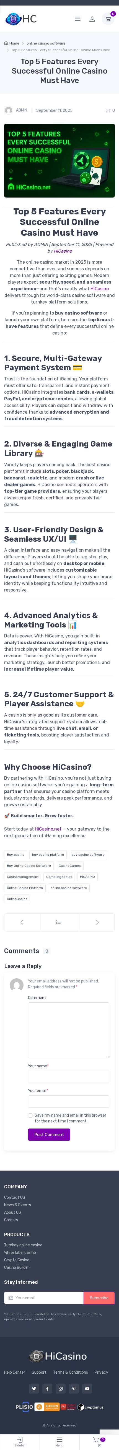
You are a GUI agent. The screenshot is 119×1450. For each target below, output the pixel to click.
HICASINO (87, 877)
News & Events (17, 1205)
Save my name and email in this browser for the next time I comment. (70, 1118)
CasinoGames (70, 866)
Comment (37, 997)
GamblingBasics (59, 877)
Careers (11, 1220)
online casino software (46, 43)
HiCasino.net (48, 829)
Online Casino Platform (25, 888)
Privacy (101, 1372)
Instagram (61, 1389)
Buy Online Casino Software (29, 866)
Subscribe (99, 1297)
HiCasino (63, 251)
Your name (38, 1066)
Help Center (14, 1372)
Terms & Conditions (70, 1372)
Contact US (14, 1197)
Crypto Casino (16, 1260)
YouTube (87, 1389)
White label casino (20, 1252)
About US (12, 1212)
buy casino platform (48, 855)
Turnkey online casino (23, 1245)
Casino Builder (16, 1267)
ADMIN (21, 110)
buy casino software (88, 855)
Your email (38, 1090)
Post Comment (49, 1134)
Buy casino (15, 855)
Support (39, 1372)
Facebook (47, 1389)
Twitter (34, 1389)
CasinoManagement (22, 877)
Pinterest (74, 1389)
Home (14, 43)
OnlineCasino (17, 899)
